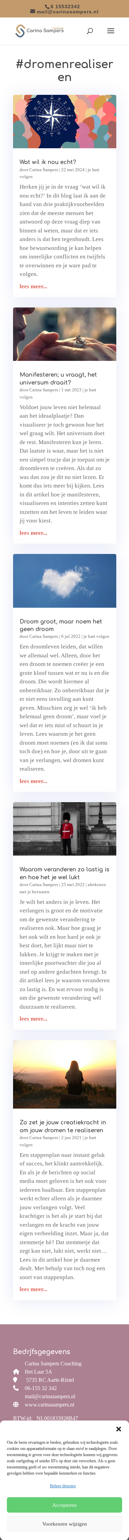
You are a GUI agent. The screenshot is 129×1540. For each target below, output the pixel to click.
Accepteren (64, 1505)
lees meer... (33, 286)
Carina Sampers (43, 169)
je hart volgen (96, 636)
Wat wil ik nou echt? (48, 162)
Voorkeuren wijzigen (64, 1524)
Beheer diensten (63, 1486)
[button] (118, 1429)
